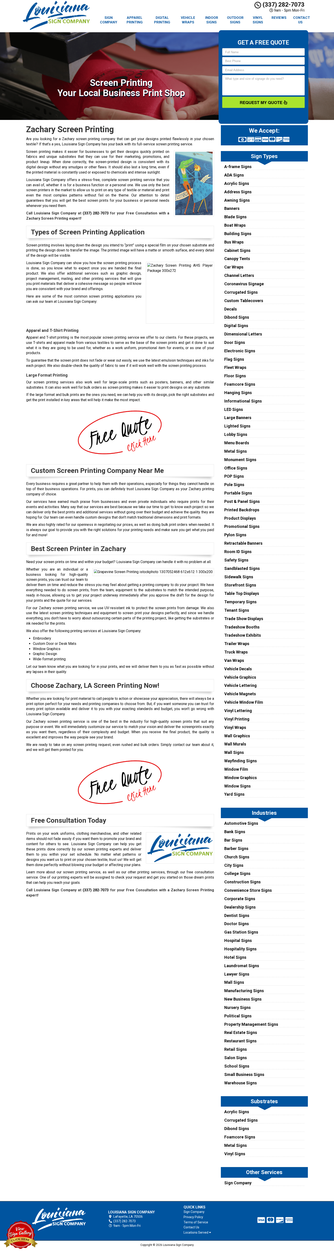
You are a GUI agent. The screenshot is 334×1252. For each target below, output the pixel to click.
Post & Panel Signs (242, 501)
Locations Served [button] (196, 1232)
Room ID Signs (238, 551)
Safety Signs (236, 560)
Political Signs (238, 1016)
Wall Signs (234, 752)
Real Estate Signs (240, 1032)
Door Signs (234, 342)
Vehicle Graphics (240, 677)
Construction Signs (242, 881)
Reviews (279, 18)
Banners (231, 208)
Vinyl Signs (258, 20)
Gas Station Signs (241, 932)
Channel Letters (239, 275)
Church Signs (236, 857)
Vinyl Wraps (235, 727)
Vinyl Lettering (238, 710)
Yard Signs (234, 794)
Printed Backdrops (241, 509)
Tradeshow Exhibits (242, 635)
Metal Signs (235, 451)
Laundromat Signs (241, 965)
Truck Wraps (236, 652)
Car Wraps (233, 267)
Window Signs (237, 786)
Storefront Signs (240, 585)
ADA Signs (234, 175)
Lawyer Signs (236, 974)
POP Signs (234, 476)
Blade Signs (235, 216)
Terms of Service (196, 1222)
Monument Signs (240, 459)
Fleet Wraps (235, 367)
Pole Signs (234, 484)
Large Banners (237, 417)
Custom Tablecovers (243, 300)
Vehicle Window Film (243, 702)
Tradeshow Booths (241, 627)
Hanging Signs (238, 392)
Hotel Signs (235, 957)
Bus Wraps (234, 242)
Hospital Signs (238, 940)
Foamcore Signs (239, 384)
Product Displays (240, 518)
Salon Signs (235, 1057)
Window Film (236, 769)
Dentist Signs (236, 915)
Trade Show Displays (243, 618)
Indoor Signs (211, 20)
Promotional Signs (241, 526)
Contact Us (301, 20)
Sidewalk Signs (238, 576)
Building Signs (237, 233)
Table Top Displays (241, 593)
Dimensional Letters (243, 334)
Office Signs (235, 468)
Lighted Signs (237, 426)
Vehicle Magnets (240, 693)
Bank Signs (234, 831)
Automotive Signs (241, 823)
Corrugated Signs (241, 292)
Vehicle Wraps (188, 20)
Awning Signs (237, 200)
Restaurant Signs (240, 1040)
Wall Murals (235, 744)
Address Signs (238, 191)
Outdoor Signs (235, 20)
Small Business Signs (244, 1074)
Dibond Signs (236, 317)
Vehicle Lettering (240, 685)
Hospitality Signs (240, 948)
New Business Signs (243, 999)
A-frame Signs (238, 166)
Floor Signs (235, 375)
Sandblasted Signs (242, 568)
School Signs (236, 1066)
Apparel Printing (135, 20)
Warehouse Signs (240, 1083)
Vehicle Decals (238, 668)
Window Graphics (240, 777)
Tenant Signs (236, 610)
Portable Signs (238, 493)
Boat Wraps (235, 225)
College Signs (237, 873)
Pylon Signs (235, 534)
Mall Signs (234, 982)
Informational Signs (243, 401)
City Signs (233, 865)
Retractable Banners (243, 543)
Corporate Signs (239, 898)
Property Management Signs (251, 1024)
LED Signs (233, 409)
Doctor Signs (236, 923)
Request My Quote (262, 102)
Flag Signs (234, 359)
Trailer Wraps (236, 643)
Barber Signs (236, 848)
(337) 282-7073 (282, 4)
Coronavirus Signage (244, 283)
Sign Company (108, 20)
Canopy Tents (237, 258)
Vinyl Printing (236, 719)
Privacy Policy (193, 1217)
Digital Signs (236, 325)
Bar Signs (233, 840)
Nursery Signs (237, 1007)
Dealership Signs (240, 907)
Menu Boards (236, 442)
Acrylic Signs (236, 183)
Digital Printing (162, 20)
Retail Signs (235, 1049)
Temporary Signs (240, 601)
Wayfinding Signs (240, 760)
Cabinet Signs (237, 250)
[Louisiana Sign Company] (59, 1219)
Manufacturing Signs (244, 990)
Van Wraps (234, 660)
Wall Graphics (237, 735)
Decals (230, 309)
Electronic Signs (239, 350)
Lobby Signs (235, 434)
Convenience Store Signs (248, 890)
